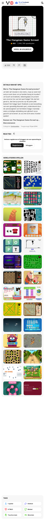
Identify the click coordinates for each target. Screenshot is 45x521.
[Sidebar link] (3, 3)
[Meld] (19, 65)
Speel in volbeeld (22, 49)
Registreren (17, 145)
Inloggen (29, 145)
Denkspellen (15, 126)
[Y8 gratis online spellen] (9, 3)
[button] (9, 123)
